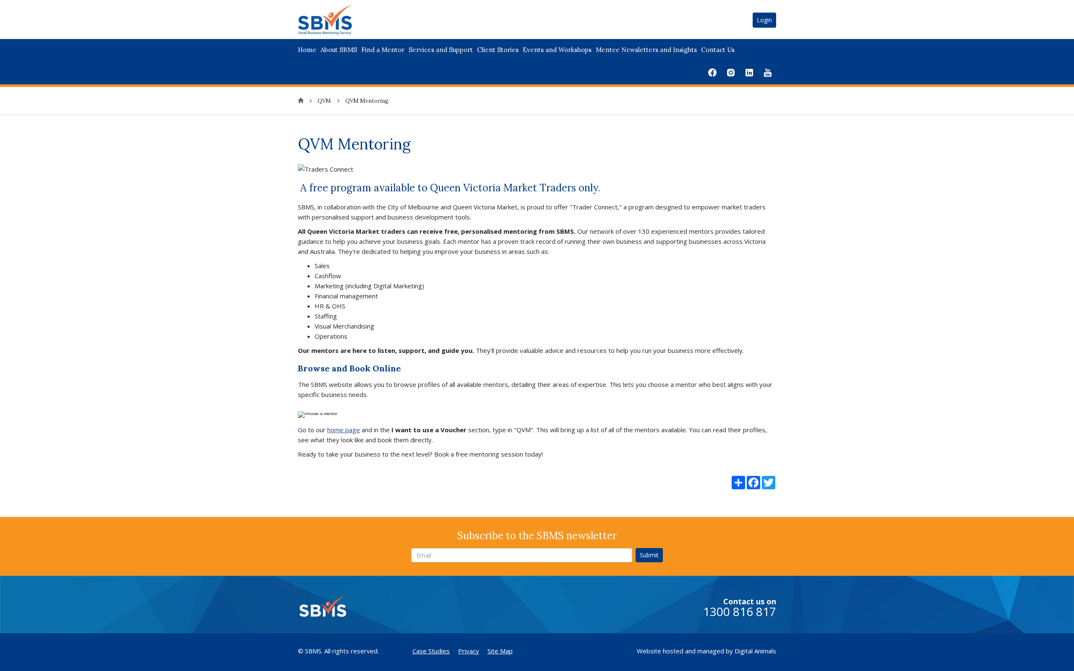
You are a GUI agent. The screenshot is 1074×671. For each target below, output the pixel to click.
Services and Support (441, 50)
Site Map (500, 651)
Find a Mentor (382, 50)
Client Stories (498, 50)
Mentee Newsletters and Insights (646, 50)
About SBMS (339, 50)
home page (343, 430)
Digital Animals (755, 651)
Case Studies (431, 651)
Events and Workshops (557, 50)
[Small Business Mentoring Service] (336, 19)
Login (764, 20)
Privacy (468, 651)
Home (307, 50)
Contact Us (718, 50)
